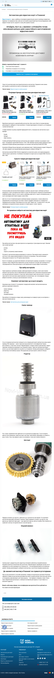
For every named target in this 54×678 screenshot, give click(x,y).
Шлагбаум (3, 659)
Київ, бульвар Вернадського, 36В (44, 655)
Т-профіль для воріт (7, 177)
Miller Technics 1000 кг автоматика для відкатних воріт (26, 111)
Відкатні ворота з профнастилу (8, 631)
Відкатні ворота (6, 19)
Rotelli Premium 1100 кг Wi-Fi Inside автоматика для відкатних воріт (43, 111)
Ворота (2, 654)
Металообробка (5, 663)
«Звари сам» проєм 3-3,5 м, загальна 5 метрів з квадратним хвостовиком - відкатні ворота (43, 177)
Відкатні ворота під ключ (7, 623)
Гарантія (21, 662)
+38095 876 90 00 (43, 664)
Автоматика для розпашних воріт (19, 302)
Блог (20, 654)
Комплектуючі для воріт (7, 656)
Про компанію (22, 652)
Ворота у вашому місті (7, 661)
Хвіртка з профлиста (32, 631)
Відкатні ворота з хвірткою (7, 633)
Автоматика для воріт (6, 652)
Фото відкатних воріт (32, 623)
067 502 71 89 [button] (46, 1)
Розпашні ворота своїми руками (19, 207)
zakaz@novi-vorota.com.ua (44, 652)
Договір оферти (23, 664)
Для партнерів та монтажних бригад (26, 659)
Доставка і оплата (24, 656)
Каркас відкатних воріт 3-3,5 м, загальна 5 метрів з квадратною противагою (26, 177)
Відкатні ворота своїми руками (35, 625)
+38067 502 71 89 (43, 662)
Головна (4, 9)
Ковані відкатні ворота (33, 628)
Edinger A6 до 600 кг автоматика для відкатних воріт (9, 111)
